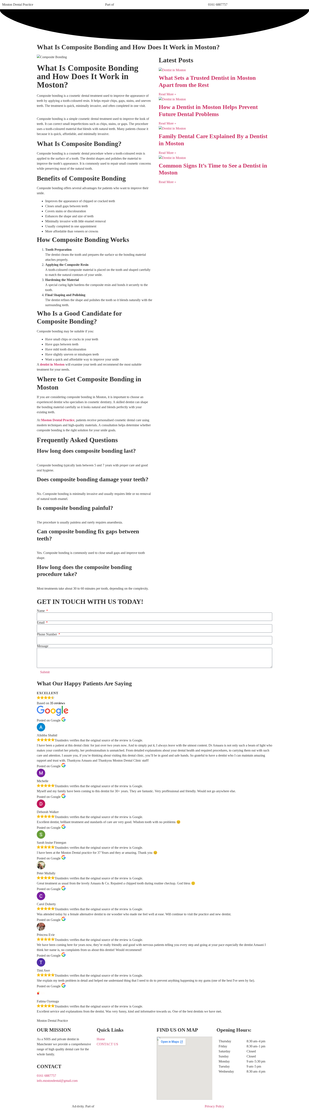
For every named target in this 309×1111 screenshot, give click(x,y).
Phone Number (47, 634)
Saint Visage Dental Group (133, 4)
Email (41, 622)
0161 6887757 (217, 4)
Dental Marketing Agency (54, 1106)
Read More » (167, 94)
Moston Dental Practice (17, 4)
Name (41, 611)
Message (42, 646)
